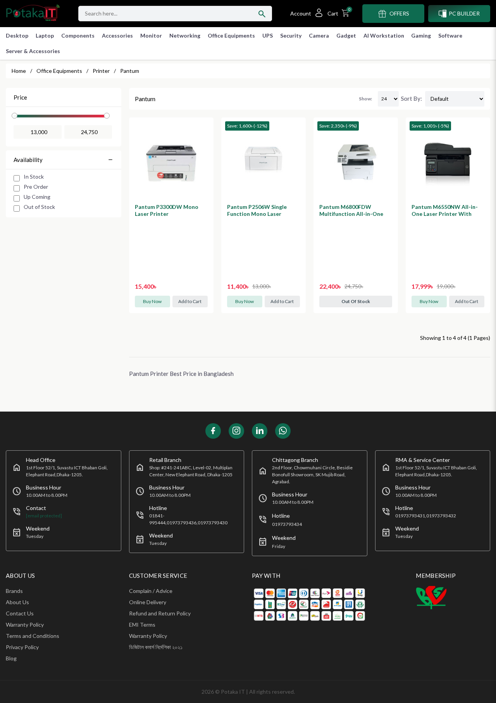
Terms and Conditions (32, 635)
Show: (365, 99)
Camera (319, 35)
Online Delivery (147, 602)
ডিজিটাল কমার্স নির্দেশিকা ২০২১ (156, 647)
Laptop (45, 35)
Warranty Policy (25, 624)
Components (78, 35)
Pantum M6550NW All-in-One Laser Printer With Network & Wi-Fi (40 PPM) (446, 213)
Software (450, 35)
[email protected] (44, 516)
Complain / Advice (150, 591)
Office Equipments (231, 35)
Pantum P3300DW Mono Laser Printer (166, 210)
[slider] (14, 116)
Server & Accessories (33, 51)
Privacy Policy (22, 647)
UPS (267, 35)
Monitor (151, 35)
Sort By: (411, 98)
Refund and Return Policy (160, 613)
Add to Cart (190, 301)
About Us (17, 602)
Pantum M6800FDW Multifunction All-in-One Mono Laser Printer (351, 213)
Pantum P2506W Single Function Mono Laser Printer (257, 213)
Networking (184, 35)
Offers (399, 13)
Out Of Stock (355, 301)
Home (19, 70)
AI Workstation (383, 35)
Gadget (346, 35)
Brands (14, 591)
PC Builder (464, 13)
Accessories (117, 35)
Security (290, 35)
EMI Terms (142, 624)
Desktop (17, 35)
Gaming (421, 35)
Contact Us (20, 613)
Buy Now (152, 301)
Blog (11, 658)
